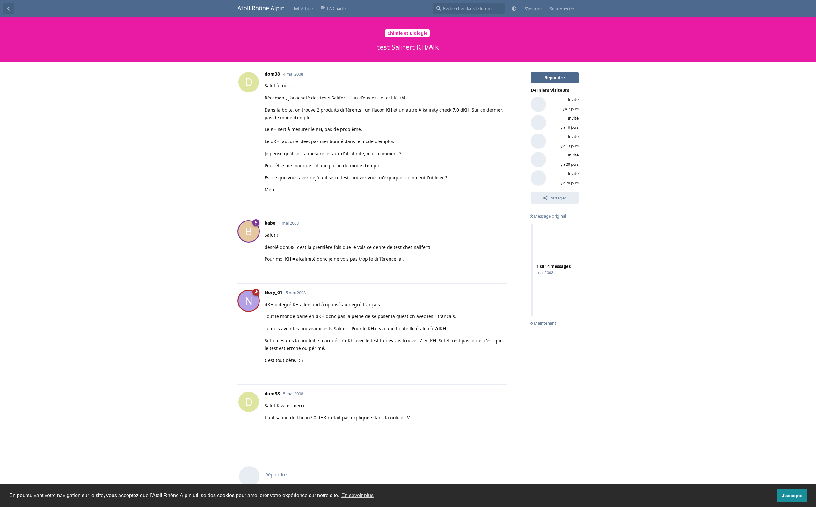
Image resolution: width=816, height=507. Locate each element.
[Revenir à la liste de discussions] (8, 8)
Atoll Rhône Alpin (261, 8)
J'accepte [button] (792, 495)
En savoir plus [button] (357, 495)
